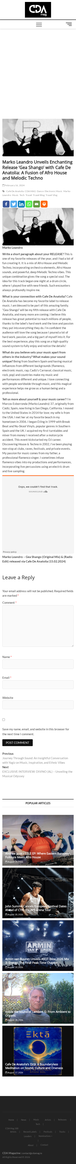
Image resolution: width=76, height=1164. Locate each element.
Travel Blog (39, 195)
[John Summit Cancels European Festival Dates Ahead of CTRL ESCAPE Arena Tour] (38, 893)
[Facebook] (6, 204)
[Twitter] (13, 204)
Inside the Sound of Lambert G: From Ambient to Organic (38, 1013)
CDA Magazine (11, 1153)
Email (6, 677)
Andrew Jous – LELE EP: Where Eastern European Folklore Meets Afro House (37, 855)
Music (15, 195)
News (23, 1119)
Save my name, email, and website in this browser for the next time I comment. (35, 731)
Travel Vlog (51, 195)
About (31, 1145)
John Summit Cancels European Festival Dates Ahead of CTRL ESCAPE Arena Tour (35, 908)
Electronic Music (53, 191)
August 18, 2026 (15, 1020)
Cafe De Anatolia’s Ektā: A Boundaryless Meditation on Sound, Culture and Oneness (34, 1066)
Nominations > (45, 1136)
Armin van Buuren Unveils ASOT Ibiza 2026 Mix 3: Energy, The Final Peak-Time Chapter (37, 961)
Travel (29, 195)
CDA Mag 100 (11, 1128)
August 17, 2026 (15, 1072)
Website (7, 697)
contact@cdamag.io (32, 1153)
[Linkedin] (21, 204)
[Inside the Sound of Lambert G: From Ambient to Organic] (38, 998)
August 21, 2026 (15, 861)
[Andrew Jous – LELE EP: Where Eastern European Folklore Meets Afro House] (38, 840)
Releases (62, 1119)
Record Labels (30, 1131)
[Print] (44, 204)
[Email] (36, 204)
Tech (22, 195)
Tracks (62, 1131)
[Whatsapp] (29, 204)
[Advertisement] (38, 69)
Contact (44, 1144)
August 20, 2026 (15, 914)
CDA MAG (30, 191)
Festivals (48, 1131)
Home (11, 1119)
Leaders (28, 1136)
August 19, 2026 (15, 967)
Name (7, 657)
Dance (40, 191)
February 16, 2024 (14, 185)
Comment (9, 602)
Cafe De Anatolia (15, 191)
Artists (48, 1119)
